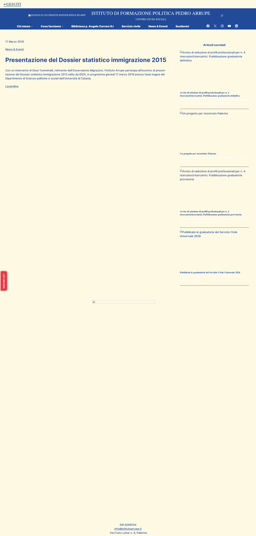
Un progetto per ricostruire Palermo (198, 153)
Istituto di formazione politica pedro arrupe (150, 13)
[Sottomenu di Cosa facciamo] (62, 26)
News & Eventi (14, 49)
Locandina (11, 86)
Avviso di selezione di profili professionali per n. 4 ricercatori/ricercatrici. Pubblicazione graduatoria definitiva (210, 94)
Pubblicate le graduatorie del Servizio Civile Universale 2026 (210, 272)
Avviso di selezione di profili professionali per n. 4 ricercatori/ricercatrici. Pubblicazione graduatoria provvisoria (211, 213)
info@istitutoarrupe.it (128, 528)
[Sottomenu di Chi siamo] (32, 26)
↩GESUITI (12, 4)
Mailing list (4, 281)
